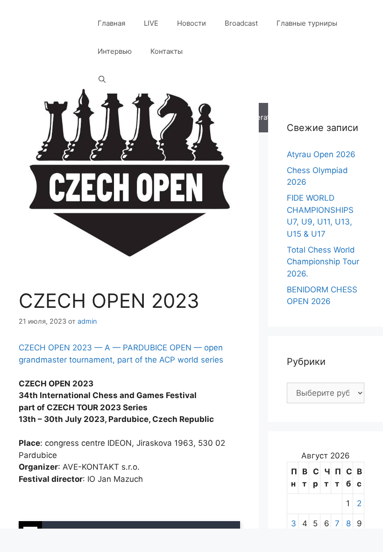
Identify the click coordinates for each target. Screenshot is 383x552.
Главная (111, 23)
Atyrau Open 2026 (321, 154)
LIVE (151, 23)
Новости (191, 23)
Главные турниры (307, 23)
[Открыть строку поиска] (102, 79)
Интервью (115, 51)
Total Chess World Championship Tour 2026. (323, 261)
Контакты (166, 51)
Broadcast (241, 23)
